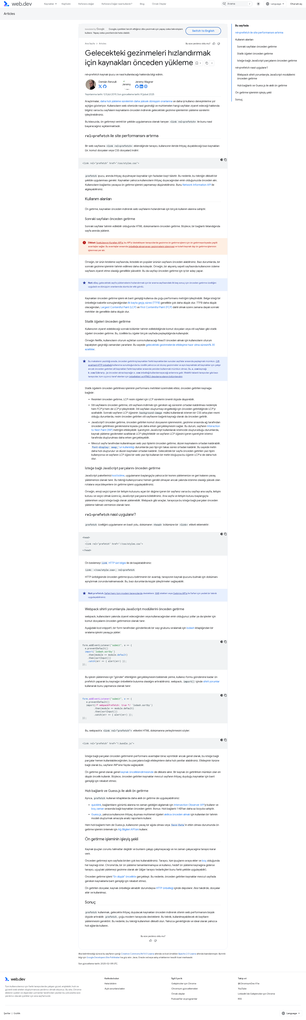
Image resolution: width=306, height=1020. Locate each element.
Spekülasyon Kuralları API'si (109, 242)
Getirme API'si (180, 593)
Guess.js (96, 814)
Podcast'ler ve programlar (184, 998)
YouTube (242, 988)
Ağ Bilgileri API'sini (128, 829)
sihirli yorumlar (211, 681)
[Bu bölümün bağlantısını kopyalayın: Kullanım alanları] (114, 199)
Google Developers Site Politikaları (103, 957)
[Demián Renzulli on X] (100, 87)
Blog (142, 3)
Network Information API (196, 184)
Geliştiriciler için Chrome (183, 983)
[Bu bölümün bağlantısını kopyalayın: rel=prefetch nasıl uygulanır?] (139, 515)
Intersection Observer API (189, 805)
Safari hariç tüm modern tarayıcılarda (123, 593)
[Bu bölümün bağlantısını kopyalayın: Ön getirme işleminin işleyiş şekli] (141, 839)
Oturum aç (296, 3)
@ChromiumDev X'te (248, 983)
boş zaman (97, 808)
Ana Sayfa (90, 43)
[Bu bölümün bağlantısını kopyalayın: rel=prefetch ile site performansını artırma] (161, 136)
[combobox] (237, 4)
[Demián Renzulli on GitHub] (104, 87)
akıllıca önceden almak (177, 814)
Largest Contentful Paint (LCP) (118, 307)
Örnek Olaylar (159, 3)
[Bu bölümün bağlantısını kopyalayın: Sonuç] (98, 902)
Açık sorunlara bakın (115, 988)
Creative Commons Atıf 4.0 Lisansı (137, 953)
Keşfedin (66, 3)
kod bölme (118, 475)
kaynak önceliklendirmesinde (136, 772)
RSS (240, 998)
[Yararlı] (213, 43)
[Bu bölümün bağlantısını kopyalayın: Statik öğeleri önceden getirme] (133, 322)
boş (204, 860)
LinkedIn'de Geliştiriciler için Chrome (256, 993)
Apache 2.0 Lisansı (187, 953)
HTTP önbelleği (164, 888)
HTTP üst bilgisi (114, 563)
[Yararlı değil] (218, 43)
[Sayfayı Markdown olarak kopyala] (207, 63)
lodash (190, 628)
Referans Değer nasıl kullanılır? (117, 3)
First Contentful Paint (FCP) (156, 307)
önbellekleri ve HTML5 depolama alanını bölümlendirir (155, 376)
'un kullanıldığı (113, 447)
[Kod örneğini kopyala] (225, 160)
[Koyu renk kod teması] (222, 160)
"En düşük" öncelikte (124, 876)
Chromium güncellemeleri (184, 988)
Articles (9, 14)
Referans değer (86, 3)
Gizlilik (17, 1013)
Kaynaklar (49, 3)
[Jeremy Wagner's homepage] (146, 87)
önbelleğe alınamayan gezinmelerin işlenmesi (151, 246)
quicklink (96, 805)
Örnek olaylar (178, 993)
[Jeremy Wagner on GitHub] (137, 87)
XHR (157, 593)
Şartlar (7, 1013)
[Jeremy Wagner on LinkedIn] (141, 87)
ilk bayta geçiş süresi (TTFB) (144, 302)
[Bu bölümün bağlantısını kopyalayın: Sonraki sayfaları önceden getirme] (138, 219)
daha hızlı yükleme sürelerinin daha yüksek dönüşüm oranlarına (136, 101)
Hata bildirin (111, 983)
